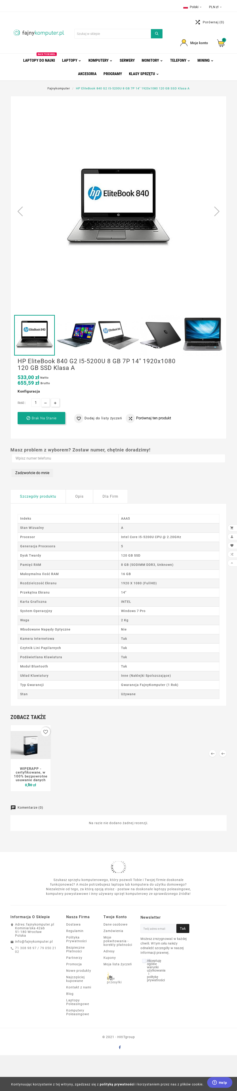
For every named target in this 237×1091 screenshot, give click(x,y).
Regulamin (75, 931)
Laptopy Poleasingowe (77, 1002)
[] (156, 33)
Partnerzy (74, 958)
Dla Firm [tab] (110, 496)
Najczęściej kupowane (75, 979)
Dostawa (73, 924)
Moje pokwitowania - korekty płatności (117, 941)
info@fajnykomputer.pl (34, 941)
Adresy (109, 951)
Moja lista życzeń (117, 964)
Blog (70, 994)
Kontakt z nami (78, 987)
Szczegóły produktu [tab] (38, 496)
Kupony (109, 958)
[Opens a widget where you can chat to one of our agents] (219, 1083)
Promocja (74, 964)
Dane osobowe (115, 924)
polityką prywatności (117, 1084)
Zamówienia (113, 931)
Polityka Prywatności (76, 939)
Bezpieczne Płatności (75, 949)
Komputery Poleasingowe (77, 1012)
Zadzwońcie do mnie (32, 473)
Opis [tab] (79, 496)
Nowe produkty (78, 970)
